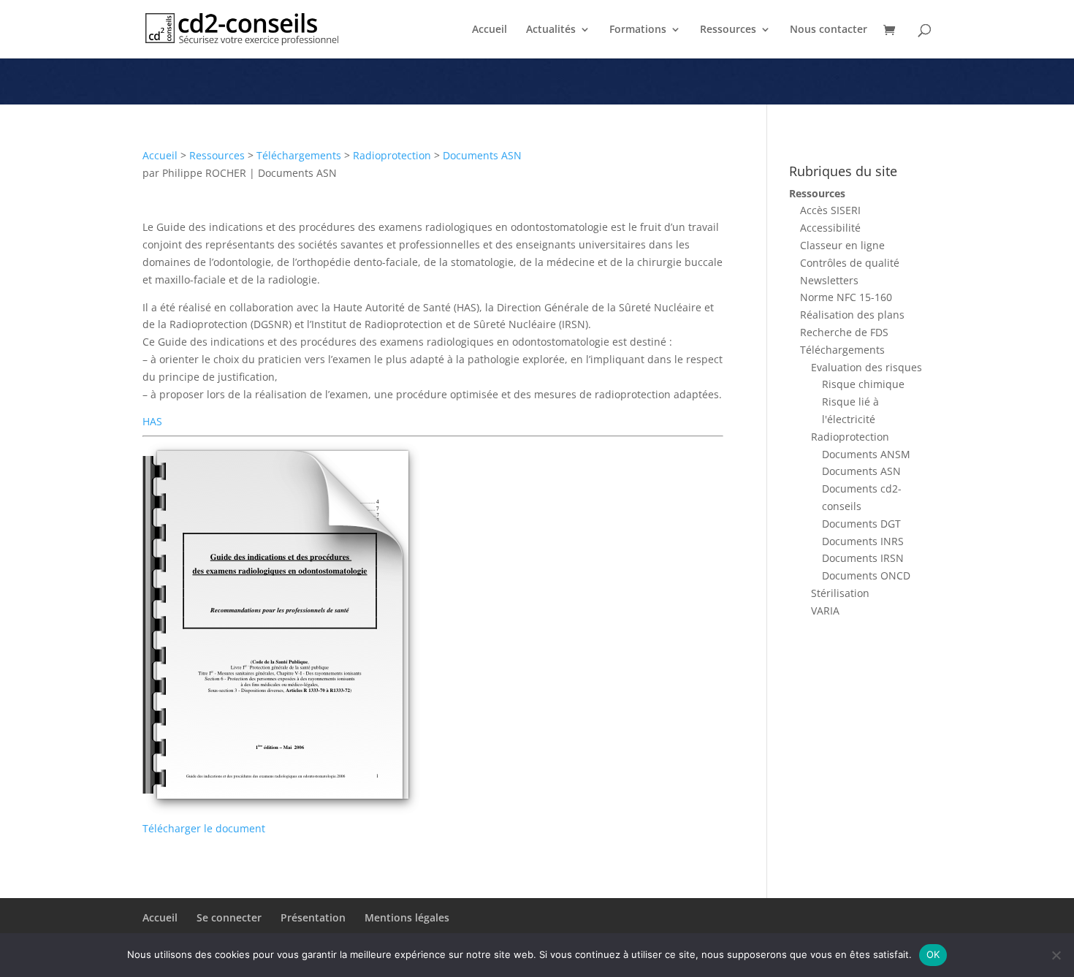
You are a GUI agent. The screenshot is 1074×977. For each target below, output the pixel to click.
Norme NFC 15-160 (846, 297)
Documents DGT (861, 524)
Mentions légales (407, 917)
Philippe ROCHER (204, 173)
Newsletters (829, 280)
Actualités (551, 30)
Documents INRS (863, 541)
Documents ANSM (866, 454)
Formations (637, 30)
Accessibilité (830, 228)
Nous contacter (828, 30)
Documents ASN (482, 155)
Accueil (489, 30)
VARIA (825, 610)
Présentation (313, 917)
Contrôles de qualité (849, 263)
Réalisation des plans (852, 315)
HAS (152, 421)
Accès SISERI (830, 210)
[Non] (1055, 955)
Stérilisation (840, 593)
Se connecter (229, 917)
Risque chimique (863, 384)
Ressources (728, 30)
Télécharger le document (203, 828)
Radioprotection (392, 155)
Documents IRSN (863, 558)
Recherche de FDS (844, 332)
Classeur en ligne (842, 245)
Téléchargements (298, 155)
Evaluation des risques (866, 367)
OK (933, 954)
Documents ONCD (866, 575)
